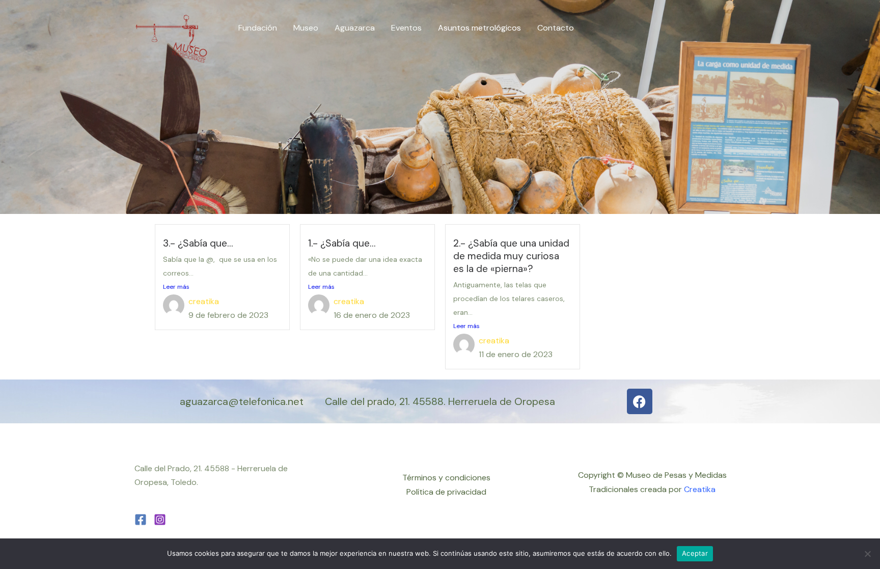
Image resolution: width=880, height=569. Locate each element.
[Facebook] (140, 519)
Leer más (176, 287)
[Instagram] (160, 519)
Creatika (700, 489)
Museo (305, 27)
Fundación (257, 27)
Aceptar (695, 553)
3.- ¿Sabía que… (198, 243)
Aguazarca (355, 27)
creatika (203, 301)
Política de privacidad (446, 491)
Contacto (555, 27)
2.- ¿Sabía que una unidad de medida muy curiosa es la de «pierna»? (511, 256)
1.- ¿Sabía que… (341, 243)
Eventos (406, 27)
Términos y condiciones (446, 477)
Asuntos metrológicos (479, 27)
